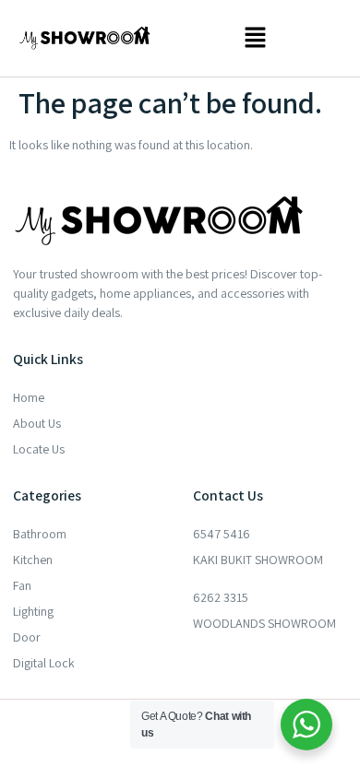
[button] (255, 38)
